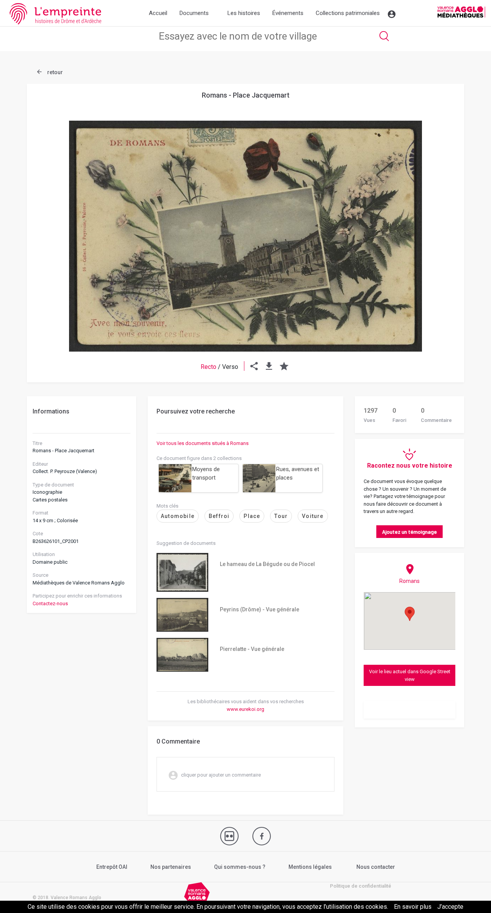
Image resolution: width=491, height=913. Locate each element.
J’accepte (450, 906)
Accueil (158, 13)
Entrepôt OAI (111, 867)
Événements (287, 13)
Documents (194, 13)
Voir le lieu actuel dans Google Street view (409, 675)
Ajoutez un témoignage (409, 531)
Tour (281, 516)
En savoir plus (413, 906)
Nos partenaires (170, 867)
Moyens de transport (206, 473)
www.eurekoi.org (245, 709)
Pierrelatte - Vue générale (252, 649)
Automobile (177, 516)
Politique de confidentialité (360, 886)
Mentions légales (310, 867)
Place (252, 516)
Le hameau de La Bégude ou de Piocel (267, 564)
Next (439, 217)
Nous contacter (375, 867)
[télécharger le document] (269, 366)
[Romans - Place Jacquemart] (245, 236)
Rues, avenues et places (297, 473)
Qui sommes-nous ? (239, 867)
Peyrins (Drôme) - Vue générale (259, 609)
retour (54, 72)
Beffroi (219, 516)
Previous (51, 217)
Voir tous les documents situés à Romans (203, 443)
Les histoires (243, 13)
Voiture (312, 516)
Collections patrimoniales (348, 13)
